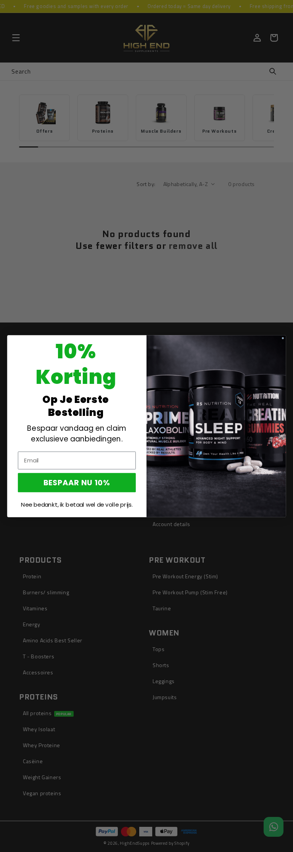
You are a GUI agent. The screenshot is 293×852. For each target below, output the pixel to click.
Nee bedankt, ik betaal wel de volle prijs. (76, 504)
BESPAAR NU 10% (76, 482)
